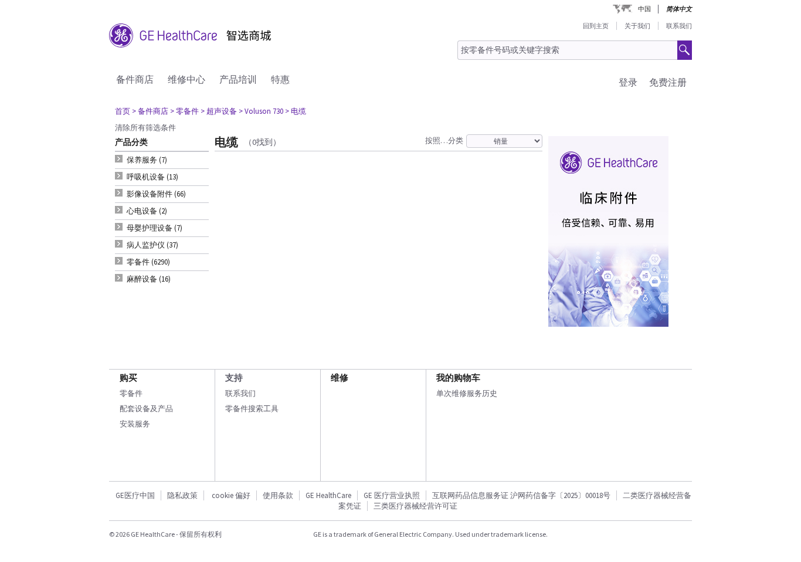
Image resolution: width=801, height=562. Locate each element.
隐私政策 (182, 495)
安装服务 (135, 424)
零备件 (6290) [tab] (148, 262)
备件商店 (135, 79)
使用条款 (278, 495)
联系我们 (679, 26)
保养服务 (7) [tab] (147, 160)
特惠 (280, 79)
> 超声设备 (219, 111)
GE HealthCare (328, 495)
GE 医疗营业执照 (392, 495)
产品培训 (238, 79)
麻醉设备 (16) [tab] (149, 279)
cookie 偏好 (231, 495)
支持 (234, 377)
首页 (122, 111)
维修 (339, 377)
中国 (644, 9)
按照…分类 (444, 140)
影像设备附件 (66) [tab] (156, 194)
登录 (628, 82)
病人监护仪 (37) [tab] (152, 245)
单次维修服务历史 (466, 393)
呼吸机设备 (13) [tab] (152, 177)
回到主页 (596, 26)
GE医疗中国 (135, 495)
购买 (128, 377)
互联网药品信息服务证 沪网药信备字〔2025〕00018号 (521, 495)
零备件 (131, 393)
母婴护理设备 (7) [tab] (154, 228)
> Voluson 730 (261, 111)
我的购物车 (458, 377)
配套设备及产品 (146, 409)
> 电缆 (295, 111)
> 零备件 (184, 111)
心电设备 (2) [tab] (147, 211)
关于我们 (637, 26)
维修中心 (186, 79)
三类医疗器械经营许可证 (415, 506)
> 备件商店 (150, 111)
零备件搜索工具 (252, 409)
